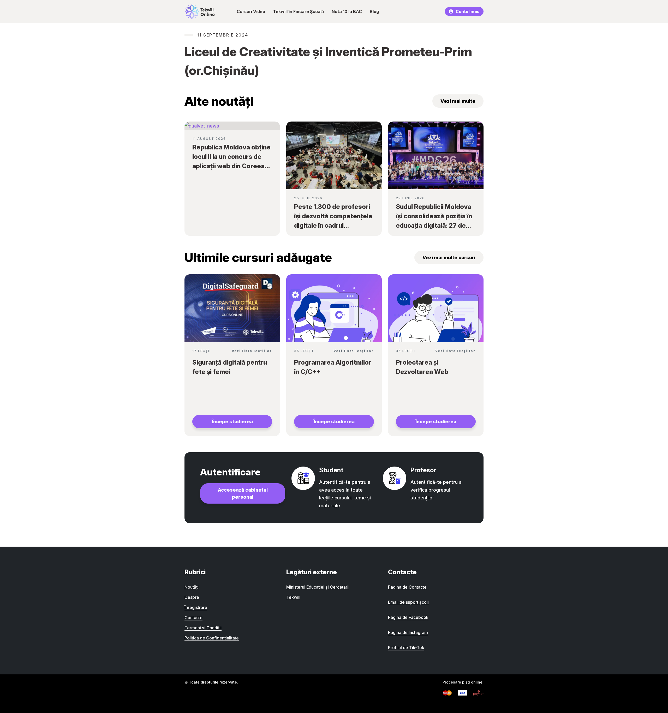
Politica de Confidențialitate (211, 638)
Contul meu (468, 11)
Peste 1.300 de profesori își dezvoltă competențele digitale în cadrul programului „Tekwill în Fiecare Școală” (333, 225)
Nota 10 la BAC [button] (347, 11)
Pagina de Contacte (407, 587)
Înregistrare (195, 607)
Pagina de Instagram (408, 632)
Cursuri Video (251, 11)
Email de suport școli (408, 602)
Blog (374, 11)
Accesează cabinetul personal (243, 493)
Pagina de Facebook (408, 617)
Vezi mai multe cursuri (448, 257)
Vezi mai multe (457, 101)
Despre (191, 597)
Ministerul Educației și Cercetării (317, 587)
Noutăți (191, 587)
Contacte (193, 617)
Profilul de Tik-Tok (406, 647)
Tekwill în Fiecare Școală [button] (298, 11)
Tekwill (293, 597)
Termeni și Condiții (203, 627)
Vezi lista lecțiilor (252, 351)
